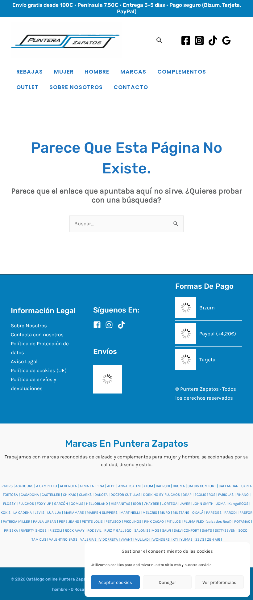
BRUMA (179, 486)
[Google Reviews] (226, 40)
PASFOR (245, 512)
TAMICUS (38, 539)
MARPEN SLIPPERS (102, 512)
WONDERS (161, 539)
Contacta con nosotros (37, 334)
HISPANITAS (120, 503)
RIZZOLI (55, 530)
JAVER (185, 503)
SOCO (242, 530)
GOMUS (77, 503)
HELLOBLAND (97, 503)
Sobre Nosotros (29, 325)
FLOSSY (9, 503)
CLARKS (85, 494)
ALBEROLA (68, 486)
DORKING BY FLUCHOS (161, 494)
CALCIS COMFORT (202, 486)
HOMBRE (97, 71)
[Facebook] (186, 40)
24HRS (7, 486)
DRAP (187, 494)
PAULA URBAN (44, 521)
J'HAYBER (151, 503)
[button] (160, 40)
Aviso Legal (24, 361)
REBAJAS (29, 71)
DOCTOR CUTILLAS (125, 494)
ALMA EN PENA (92, 486)
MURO (165, 512)
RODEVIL (94, 530)
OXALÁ (197, 512)
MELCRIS (150, 512)
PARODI (230, 512)
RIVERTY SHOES (34, 530)
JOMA (221, 503)
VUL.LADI (142, 539)
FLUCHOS (26, 503)
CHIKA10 (69, 494)
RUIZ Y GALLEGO (117, 530)
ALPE (111, 486)
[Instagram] (199, 40)
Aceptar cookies (115, 582)
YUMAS (186, 539)
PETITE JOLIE (92, 521)
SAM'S (207, 530)
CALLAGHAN (228, 486)
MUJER (64, 71)
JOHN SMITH (203, 503)
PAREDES (214, 512)
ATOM (148, 486)
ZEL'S (199, 539)
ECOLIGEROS (204, 494)
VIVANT (126, 539)
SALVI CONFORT (186, 530)
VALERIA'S (88, 539)
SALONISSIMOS (146, 530)
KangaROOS (238, 503)
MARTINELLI (130, 512)
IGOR (137, 503)
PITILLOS (174, 521)
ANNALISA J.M (129, 486)
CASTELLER (51, 494)
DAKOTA (101, 494)
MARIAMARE (74, 512)
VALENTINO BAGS (63, 539)
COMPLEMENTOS (181, 71)
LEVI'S (39, 512)
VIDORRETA (108, 539)
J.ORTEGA (169, 503)
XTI (175, 539)
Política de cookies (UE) (39, 370)
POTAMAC (242, 521)
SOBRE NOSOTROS (76, 87)
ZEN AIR (213, 539)
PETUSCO (113, 521)
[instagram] (110, 325)
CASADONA (30, 494)
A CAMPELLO (46, 486)
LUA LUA (54, 512)
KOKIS (5, 512)
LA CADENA (22, 512)
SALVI (166, 530)
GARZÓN (61, 503)
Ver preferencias (219, 582)
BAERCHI (163, 486)
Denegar (167, 582)
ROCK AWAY (75, 530)
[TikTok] (213, 40)
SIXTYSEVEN (225, 530)
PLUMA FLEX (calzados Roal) (207, 521)
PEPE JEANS (69, 521)
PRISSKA (11, 530)
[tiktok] (123, 325)
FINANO (242, 494)
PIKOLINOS (132, 521)
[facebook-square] (98, 325)
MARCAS (133, 71)
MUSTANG (181, 512)
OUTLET (27, 87)
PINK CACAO (154, 521)
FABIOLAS (226, 494)
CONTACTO (131, 87)
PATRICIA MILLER (16, 521)
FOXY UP (44, 503)
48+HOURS (24, 486)
